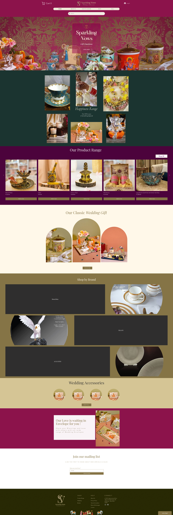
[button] (47, 3)
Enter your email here (75, 468)
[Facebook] (108, 505)
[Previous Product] (3, 175)
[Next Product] (169, 175)
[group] (86, 180)
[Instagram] (105, 505)
